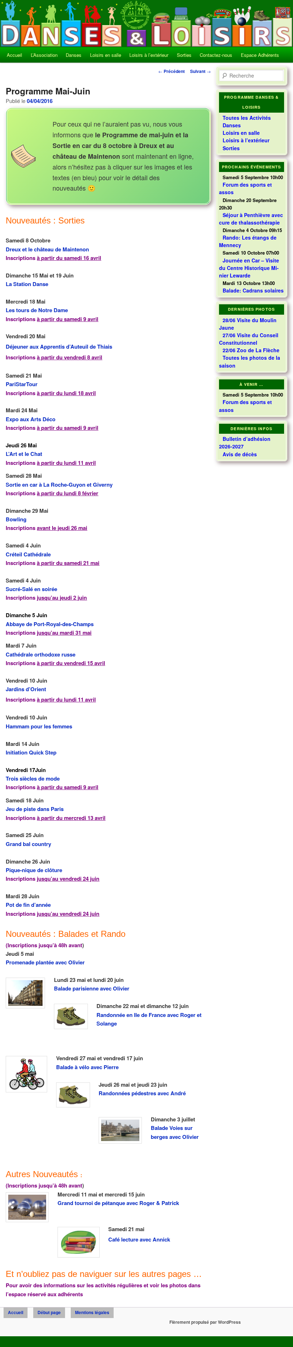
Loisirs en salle (105, 54)
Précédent (171, 71)
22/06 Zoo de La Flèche (251, 350)
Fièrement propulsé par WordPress (205, 1322)
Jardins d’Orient (26, 689)
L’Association (44, 54)
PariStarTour (22, 384)
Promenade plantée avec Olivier (45, 962)
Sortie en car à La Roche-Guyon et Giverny (59, 484)
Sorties (184, 54)
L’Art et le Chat (24, 454)
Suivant (200, 71)
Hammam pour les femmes (39, 726)
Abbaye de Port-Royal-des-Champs (50, 624)
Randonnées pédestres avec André (142, 1093)
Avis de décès (240, 454)
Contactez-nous (216, 54)
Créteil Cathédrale (28, 554)
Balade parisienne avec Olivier (91, 988)
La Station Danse (27, 284)
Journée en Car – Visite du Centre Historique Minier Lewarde (249, 268)
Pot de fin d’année (28, 905)
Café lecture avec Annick (139, 1239)
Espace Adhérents (260, 54)
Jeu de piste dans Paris (35, 809)
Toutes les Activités (247, 117)
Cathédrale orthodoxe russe (40, 654)
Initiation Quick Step (31, 752)
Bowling (16, 519)
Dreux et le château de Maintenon (47, 249)
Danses (73, 54)
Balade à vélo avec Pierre (87, 1067)
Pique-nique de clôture (34, 870)
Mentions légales (92, 1312)
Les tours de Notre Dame (37, 310)
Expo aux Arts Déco (30, 419)
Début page (49, 1312)
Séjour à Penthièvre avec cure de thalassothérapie (251, 218)
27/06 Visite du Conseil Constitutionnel (248, 338)
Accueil (14, 54)
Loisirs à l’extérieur (148, 54)
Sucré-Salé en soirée (31, 589)
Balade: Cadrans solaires (253, 290)
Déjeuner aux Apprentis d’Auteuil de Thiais (59, 346)
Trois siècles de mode (33, 778)
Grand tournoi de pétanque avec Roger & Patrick (118, 1203)
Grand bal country (28, 844)
